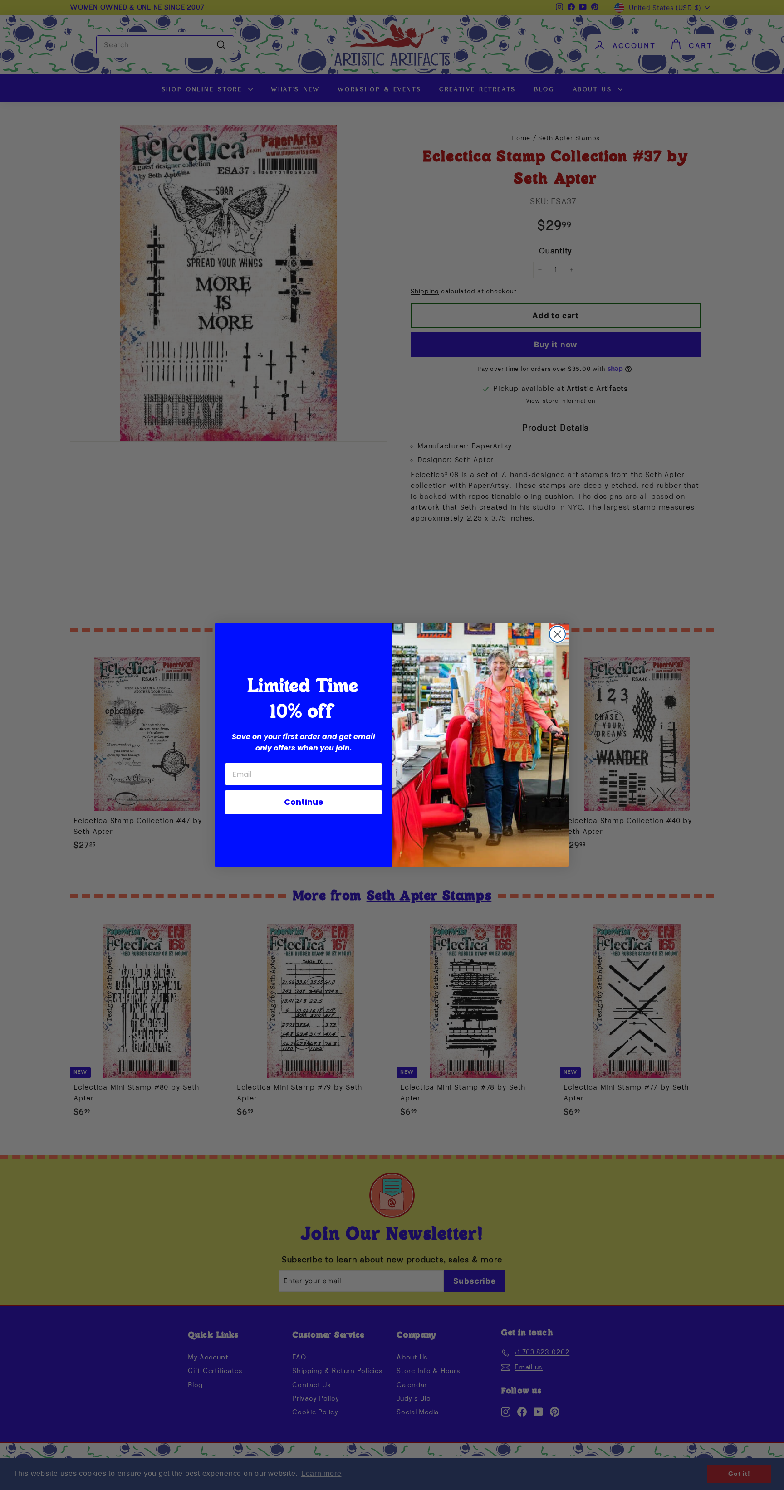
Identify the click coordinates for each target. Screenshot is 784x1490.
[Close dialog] (557, 634)
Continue (303, 802)
